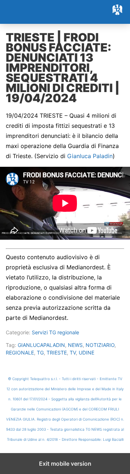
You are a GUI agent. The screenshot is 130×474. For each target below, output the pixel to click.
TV (73, 352)
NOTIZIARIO (100, 345)
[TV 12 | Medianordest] (65, 12)
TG (40, 352)
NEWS (75, 345)
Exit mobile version (65, 463)
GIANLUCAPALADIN (41, 345)
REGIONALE (20, 352)
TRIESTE (57, 352)
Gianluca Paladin (90, 156)
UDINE (86, 352)
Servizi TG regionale (55, 332)
